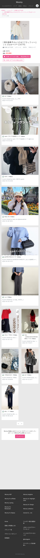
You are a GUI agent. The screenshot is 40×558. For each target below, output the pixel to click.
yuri (5, 96)
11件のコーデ (32, 47)
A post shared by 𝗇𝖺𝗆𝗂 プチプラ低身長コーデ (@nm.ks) (18, 139)
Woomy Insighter (28, 494)
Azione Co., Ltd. (27, 513)
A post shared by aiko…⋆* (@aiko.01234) (14, 414)
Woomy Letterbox (28, 508)
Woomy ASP (8, 494)
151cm (19, 257)
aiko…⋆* (6, 411)
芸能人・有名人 (22, 6)
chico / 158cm (8, 335)
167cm (34, 338)
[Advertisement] (20, 465)
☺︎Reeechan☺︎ (8, 375)
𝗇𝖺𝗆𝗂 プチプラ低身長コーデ (12, 136)
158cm (15, 335)
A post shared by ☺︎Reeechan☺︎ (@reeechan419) (16, 377)
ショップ (9, 10)
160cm (9, 96)
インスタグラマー (7, 6)
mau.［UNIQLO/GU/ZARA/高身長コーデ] (31, 336)
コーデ (15, 6)
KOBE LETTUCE (18, 10)
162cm (9, 297)
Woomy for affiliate (10, 498)
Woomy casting (9, 502)
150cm (23, 136)
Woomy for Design (28, 504)
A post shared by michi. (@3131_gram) (13, 179)
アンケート (20, 436)
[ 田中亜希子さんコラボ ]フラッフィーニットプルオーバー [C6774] (20, 43)
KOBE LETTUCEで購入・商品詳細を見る (17, 56)
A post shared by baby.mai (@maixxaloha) (14, 219)
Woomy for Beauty (10, 513)
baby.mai (7, 216)
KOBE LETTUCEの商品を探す (14, 60)
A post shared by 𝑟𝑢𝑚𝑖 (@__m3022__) (13, 299)
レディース (18, 47)
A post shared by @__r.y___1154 (11, 98)
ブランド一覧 (8, 529)
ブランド (30, 6)
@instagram (26, 539)
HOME (3, 10)
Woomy (19, 2)
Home (6, 521)
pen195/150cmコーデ (10, 257)
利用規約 (7, 538)
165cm (15, 375)
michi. (6, 176)
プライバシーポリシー (11, 534)
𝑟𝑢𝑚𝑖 (5, 297)
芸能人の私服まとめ (10, 525)
